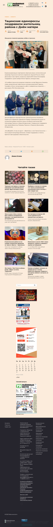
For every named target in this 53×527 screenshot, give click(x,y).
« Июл (18, 377)
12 (22, 366)
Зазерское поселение (41, 436)
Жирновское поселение (39, 434)
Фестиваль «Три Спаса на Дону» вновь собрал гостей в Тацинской (15, 269)
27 (26, 370)
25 (20, 370)
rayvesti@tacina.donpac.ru (33, 6)
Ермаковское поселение (39, 430)
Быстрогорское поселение (40, 424)
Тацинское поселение (42, 450)
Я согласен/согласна (27, 524)
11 (19, 366)
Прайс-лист (8, 427)
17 (16, 368)
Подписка (7, 425)
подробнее (32, 521)
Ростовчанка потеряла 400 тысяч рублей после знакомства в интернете (36, 215)
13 (25, 366)
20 (26, 368)
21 (28, 368)
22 (31, 368)
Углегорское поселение (39, 453)
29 (31, 370)
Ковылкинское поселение (40, 439)
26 (22, 370)
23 (34, 368)
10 (16, 366)
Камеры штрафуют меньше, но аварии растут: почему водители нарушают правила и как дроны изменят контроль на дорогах (38, 271)
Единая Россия (18, 146)
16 (34, 366)
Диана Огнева (17, 156)
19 (22, 368)
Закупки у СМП (24, 494)
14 (28, 366)
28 (29, 370)
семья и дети (30, 146)
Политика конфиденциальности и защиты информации (26, 490)
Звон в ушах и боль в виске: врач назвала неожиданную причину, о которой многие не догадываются (14, 216)
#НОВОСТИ (9, 67)
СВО (24, 146)
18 (19, 368)
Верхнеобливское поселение (41, 427)
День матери (9, 146)
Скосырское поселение (39, 446)
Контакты (7, 423)
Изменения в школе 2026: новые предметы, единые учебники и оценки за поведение (38, 243)
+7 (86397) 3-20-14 (33, 3)
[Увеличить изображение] (46, 92)
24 (17, 370)
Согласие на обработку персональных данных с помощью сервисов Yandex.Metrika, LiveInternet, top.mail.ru (26, 484)
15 (31, 366)
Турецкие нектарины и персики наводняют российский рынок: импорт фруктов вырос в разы (14, 188)
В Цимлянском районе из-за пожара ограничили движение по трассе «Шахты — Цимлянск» (15, 243)
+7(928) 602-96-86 (33, 4)
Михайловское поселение (40, 442)
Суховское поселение (41, 449)
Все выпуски (20, 414)
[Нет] (51, 523)
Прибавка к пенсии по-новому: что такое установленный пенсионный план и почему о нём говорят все (37, 188)
